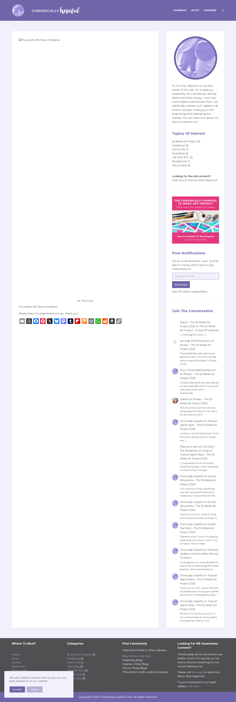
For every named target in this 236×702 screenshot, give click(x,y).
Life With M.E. (180, 157)
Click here (178, 180)
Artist (195, 10)
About (15, 658)
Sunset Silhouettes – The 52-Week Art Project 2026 (198, 480)
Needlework (179, 161)
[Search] (223, 10)
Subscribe (181, 284)
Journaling (178, 153)
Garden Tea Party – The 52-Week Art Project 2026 (198, 528)
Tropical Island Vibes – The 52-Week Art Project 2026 (198, 425)
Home (16, 654)
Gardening (178, 145)
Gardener (210, 10)
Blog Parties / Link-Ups (136, 656)
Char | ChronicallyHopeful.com (198, 370)
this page (197, 672)
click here (193, 686)
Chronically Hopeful (191, 421)
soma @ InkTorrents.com (195, 340)
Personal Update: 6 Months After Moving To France (199, 553)
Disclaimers (19, 666)
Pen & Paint (179, 165)
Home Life (178, 149)
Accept (17, 689)
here (195, 121)
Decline (34, 689)
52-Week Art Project (184, 141)
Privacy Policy (20, 670)
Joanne (184, 399)
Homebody (180, 10)
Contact (16, 662)
